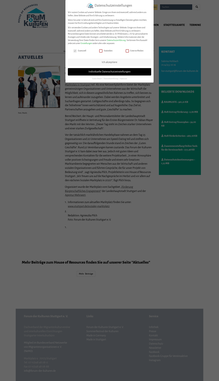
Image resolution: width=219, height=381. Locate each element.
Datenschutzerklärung (116, 40)
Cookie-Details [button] (97, 79)
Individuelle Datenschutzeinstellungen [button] (109, 71)
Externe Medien (136, 51)
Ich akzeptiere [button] (109, 62)
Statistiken (108, 51)
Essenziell (82, 51)
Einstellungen (86, 43)
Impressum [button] (123, 79)
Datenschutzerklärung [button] (111, 79)
